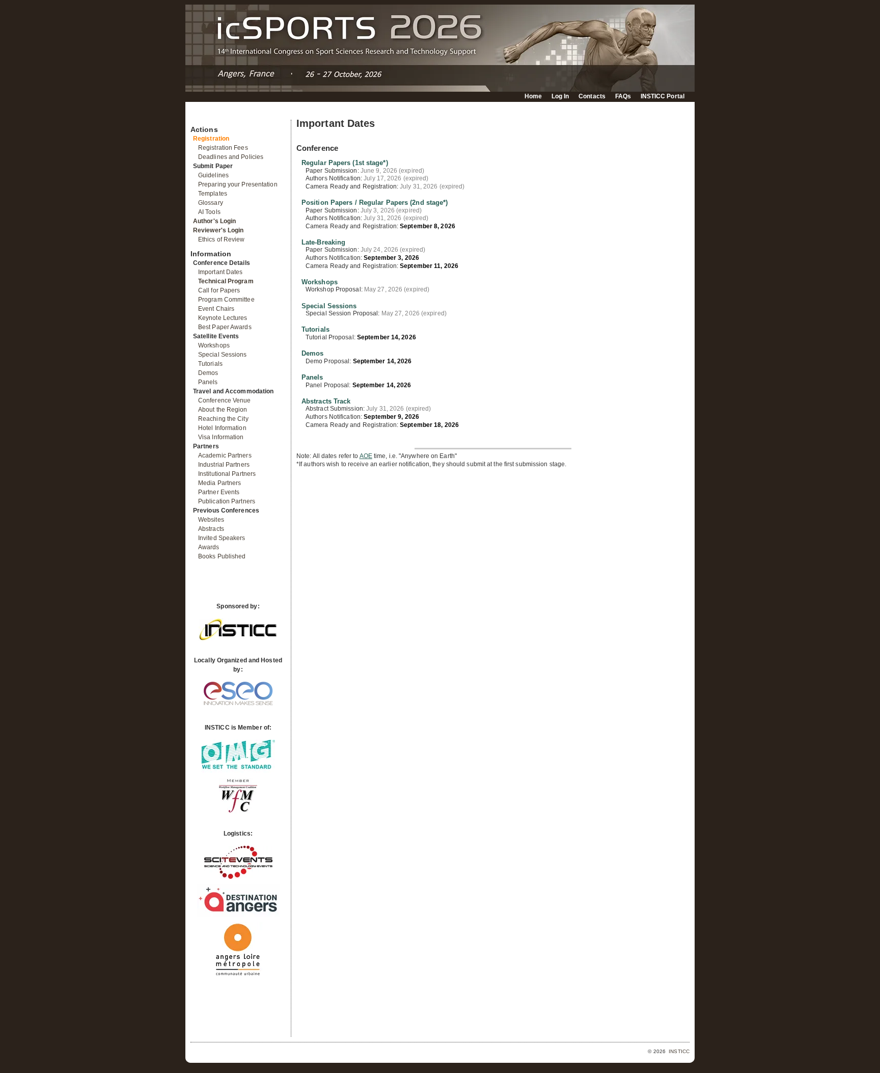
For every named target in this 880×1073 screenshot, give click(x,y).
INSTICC (679, 1051)
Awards (208, 547)
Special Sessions (222, 354)
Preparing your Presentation (238, 184)
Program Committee (226, 299)
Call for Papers (219, 290)
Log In (560, 96)
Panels (208, 382)
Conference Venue (224, 400)
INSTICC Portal (662, 96)
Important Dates (220, 272)
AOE (366, 456)
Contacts (592, 96)
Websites (211, 519)
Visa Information (221, 437)
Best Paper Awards (225, 327)
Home (533, 96)
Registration (211, 138)
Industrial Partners (224, 464)
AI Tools (209, 212)
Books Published (222, 556)
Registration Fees (223, 147)
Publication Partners (226, 501)
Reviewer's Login (218, 230)
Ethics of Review (221, 239)
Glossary (210, 202)
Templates (212, 193)
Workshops (214, 345)
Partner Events (218, 492)
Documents (201, 115)
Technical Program (226, 281)
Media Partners (219, 483)
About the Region (223, 409)
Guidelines (213, 175)
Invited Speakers (221, 538)
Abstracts (211, 528)
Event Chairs (216, 308)
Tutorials (210, 363)
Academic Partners (225, 455)
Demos (208, 373)
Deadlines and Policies (230, 156)
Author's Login (214, 221)
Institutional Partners (227, 473)
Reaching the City (223, 418)
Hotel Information (222, 428)
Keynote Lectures (223, 317)
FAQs (623, 96)
